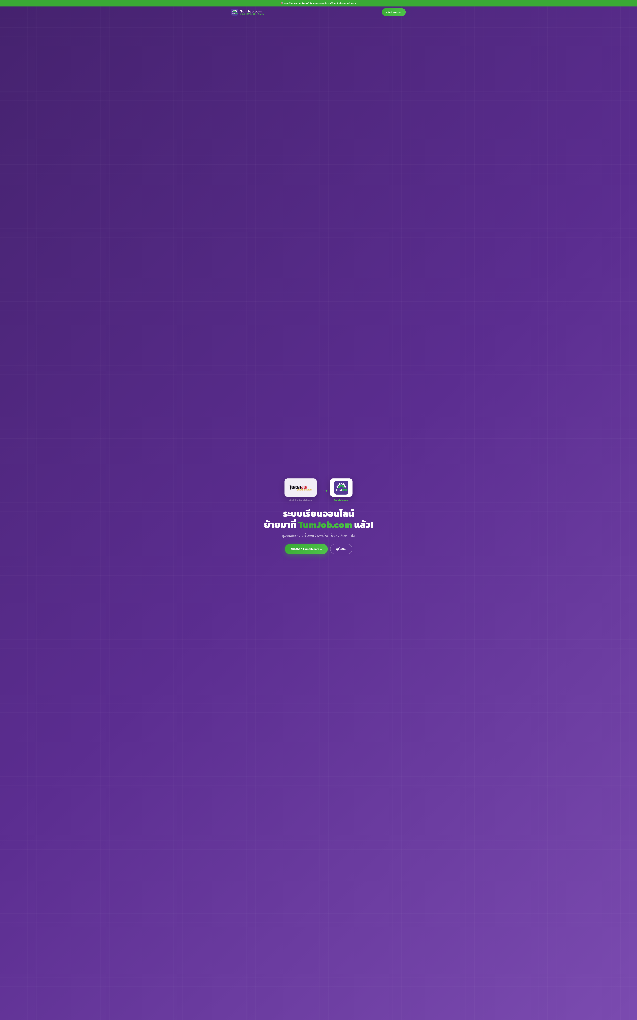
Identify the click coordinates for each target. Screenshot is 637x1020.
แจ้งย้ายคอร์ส (393, 12)
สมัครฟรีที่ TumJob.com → (306, 549)
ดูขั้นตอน (341, 549)
